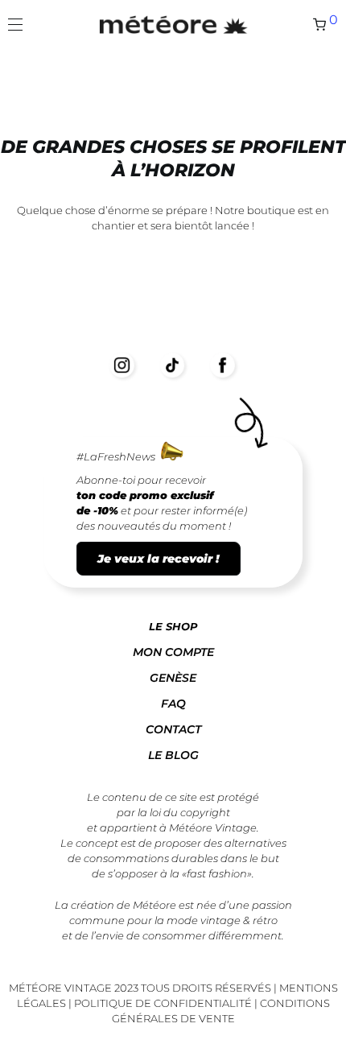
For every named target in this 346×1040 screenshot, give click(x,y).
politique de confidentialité (163, 1003)
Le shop (173, 626)
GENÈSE (173, 678)
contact (173, 729)
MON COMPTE (173, 652)
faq (173, 703)
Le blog (173, 755)
